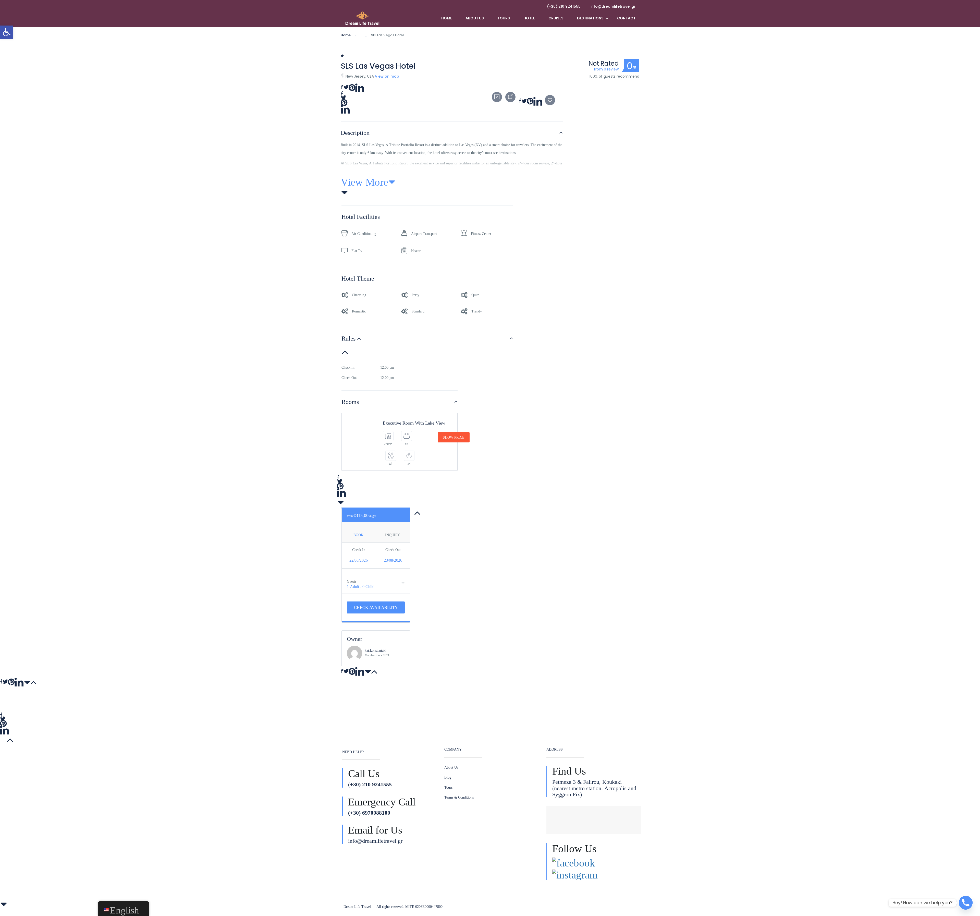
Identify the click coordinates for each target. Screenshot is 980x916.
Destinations (590, 18)
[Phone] (966, 903)
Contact (626, 18)
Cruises (556, 18)
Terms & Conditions (459, 797)
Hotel (529, 18)
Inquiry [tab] (392, 535)
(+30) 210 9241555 (564, 6)
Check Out (393, 549)
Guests (351, 581)
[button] (6, 32)
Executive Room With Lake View (414, 423)
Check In (358, 549)
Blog (447, 777)
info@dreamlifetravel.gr (613, 6)
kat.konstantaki (375, 650)
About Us (474, 18)
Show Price (453, 437)
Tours (503, 18)
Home (446, 18)
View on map (387, 76)
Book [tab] (358, 535)
